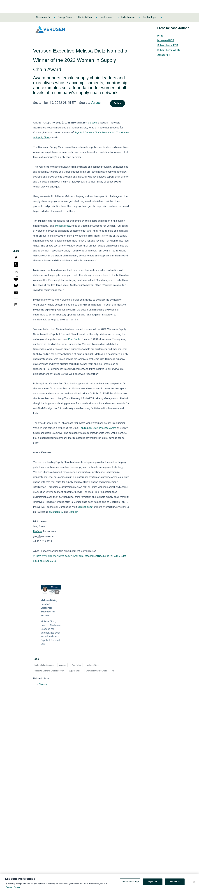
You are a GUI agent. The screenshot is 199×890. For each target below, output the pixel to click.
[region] (99, 882)
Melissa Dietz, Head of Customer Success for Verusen (49, 608)
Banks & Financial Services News (86, 17)
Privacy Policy (13, 887)
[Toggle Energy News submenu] (74, 17)
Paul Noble (76, 665)
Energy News (65, 17)
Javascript (163, 54)
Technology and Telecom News (150, 17)
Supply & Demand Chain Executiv (49, 671)
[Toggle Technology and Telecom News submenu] (161, 17)
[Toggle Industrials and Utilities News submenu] (139, 17)
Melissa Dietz (93, 665)
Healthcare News (107, 17)
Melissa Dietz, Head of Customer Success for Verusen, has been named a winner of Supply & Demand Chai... (51, 632)
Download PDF (165, 40)
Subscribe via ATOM (168, 50)
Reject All (152, 882)
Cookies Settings (130, 882)
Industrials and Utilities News (129, 17)
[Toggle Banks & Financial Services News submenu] (96, 17)
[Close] (194, 881)
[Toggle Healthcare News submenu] (118, 17)
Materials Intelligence (44, 665)
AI (113, 671)
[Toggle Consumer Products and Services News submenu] (54, 17)
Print (160, 35)
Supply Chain (75, 671)
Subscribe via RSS (167, 45)
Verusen (96, 103)
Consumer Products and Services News (44, 17)
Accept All (175, 882)
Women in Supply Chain (96, 671)
